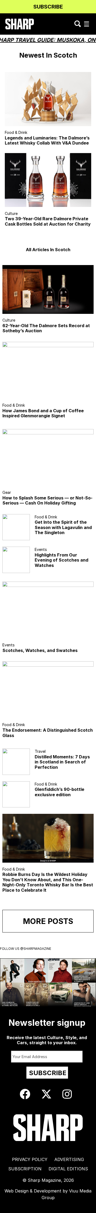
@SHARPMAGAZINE (35, 949)
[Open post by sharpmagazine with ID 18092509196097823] (84, 971)
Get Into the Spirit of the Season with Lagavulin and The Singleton (63, 527)
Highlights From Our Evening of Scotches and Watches (61, 560)
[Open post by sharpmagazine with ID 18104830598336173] (36, 971)
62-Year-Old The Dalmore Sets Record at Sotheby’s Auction (46, 328)
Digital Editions (68, 1168)
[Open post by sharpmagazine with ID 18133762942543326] (12, 995)
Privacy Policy (29, 1159)
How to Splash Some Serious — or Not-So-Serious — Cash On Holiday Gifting (47, 500)
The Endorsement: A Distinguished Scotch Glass (47, 732)
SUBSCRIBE (48, 6)
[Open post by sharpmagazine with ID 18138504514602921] (84, 995)
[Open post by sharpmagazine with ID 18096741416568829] (60, 971)
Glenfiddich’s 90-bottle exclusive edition (59, 792)
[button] (86, 24)
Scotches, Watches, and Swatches (40, 650)
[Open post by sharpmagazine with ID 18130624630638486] (60, 995)
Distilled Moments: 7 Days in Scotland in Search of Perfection (62, 762)
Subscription (25, 1168)
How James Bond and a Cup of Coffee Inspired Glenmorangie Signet (43, 413)
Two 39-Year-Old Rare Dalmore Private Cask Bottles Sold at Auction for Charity (48, 221)
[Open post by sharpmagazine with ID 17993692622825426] (12, 971)
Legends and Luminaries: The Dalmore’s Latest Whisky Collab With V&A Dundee (47, 140)
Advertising (69, 1159)
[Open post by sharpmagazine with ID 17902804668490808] (36, 995)
